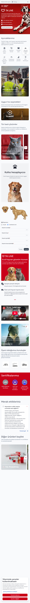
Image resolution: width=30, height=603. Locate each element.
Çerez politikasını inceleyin (10, 591)
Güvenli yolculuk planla (7, 27)
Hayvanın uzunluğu (6, 227)
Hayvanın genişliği (6, 238)
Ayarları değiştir (15, 598)
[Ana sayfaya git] (4, 6)
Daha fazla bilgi (6, 157)
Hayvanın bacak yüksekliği (8, 243)
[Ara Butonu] (23, 6)
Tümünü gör (23, 431)
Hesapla (26, 249)
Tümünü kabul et (15, 595)
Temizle (20, 249)
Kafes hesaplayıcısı (18, 27)
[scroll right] (25, 147)
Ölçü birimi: (5, 222)
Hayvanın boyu (5, 232)
